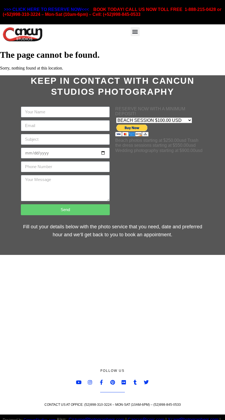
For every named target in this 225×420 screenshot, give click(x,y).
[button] (135, 31)
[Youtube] (79, 382)
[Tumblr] (135, 382)
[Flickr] (124, 382)
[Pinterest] (112, 382)
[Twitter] (146, 382)
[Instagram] (90, 382)
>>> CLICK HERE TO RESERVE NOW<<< (46, 9)
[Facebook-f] (101, 382)
